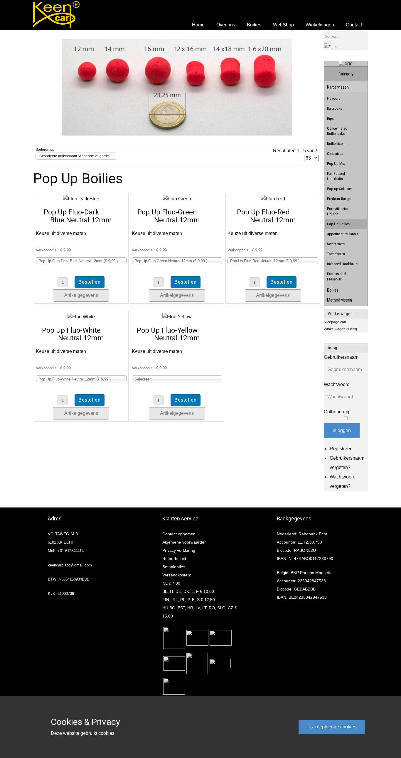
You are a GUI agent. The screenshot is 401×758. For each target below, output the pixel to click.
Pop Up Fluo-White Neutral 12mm (73, 334)
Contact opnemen (179, 534)
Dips (330, 118)
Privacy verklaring (178, 550)
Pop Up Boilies (338, 224)
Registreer (340, 448)
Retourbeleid (174, 558)
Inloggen (342, 430)
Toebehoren (336, 254)
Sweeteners (336, 244)
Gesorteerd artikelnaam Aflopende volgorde (74, 156)
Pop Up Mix (336, 163)
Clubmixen (335, 153)
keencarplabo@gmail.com (70, 565)
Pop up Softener (339, 189)
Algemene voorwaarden (184, 542)
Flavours (333, 98)
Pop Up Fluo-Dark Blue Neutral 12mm (78, 216)
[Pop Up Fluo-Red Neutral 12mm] (273, 198)
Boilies (332, 290)
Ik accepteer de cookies (331, 726)
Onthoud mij (336, 411)
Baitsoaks (334, 108)
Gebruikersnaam (341, 357)
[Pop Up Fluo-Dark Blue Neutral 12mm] (81, 198)
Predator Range (339, 199)
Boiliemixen (335, 143)
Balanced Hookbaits (342, 264)
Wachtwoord (337, 384)
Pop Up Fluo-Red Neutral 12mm (266, 216)
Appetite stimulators (342, 234)
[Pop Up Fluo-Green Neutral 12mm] (177, 198)
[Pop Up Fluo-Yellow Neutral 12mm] (177, 316)
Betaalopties (173, 566)
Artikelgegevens (81, 295)
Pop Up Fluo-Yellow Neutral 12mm (168, 334)
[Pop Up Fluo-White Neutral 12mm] (81, 316)
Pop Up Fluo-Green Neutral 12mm (168, 216)
